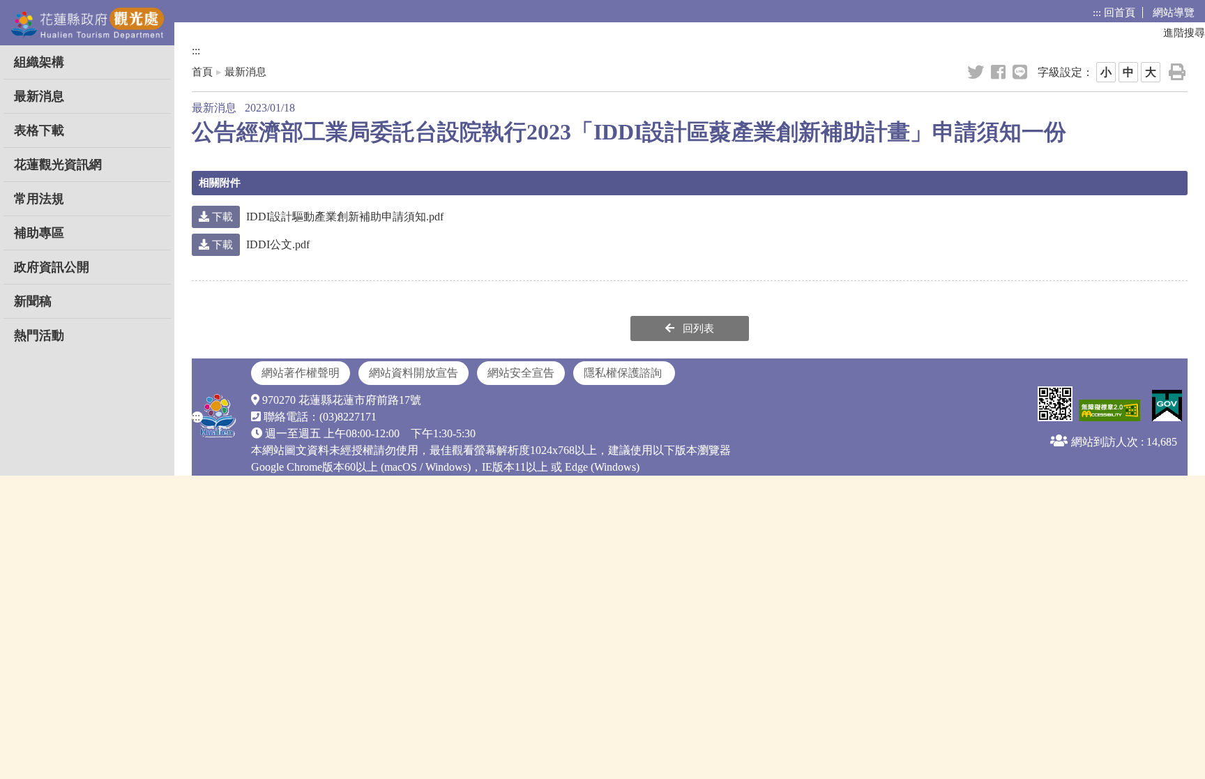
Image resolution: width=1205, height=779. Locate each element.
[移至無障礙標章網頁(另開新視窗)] (1107, 411)
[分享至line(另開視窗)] (1021, 72)
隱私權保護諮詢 (624, 373)
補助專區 (39, 233)
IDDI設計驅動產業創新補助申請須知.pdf (326, 216)
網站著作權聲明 (301, 373)
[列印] (1178, 72)
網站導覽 (1174, 12)
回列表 (697, 328)
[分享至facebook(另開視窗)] (999, 72)
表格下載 (39, 130)
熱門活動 (39, 335)
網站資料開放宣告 (413, 373)
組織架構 (39, 62)
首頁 (202, 71)
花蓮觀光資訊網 (58, 165)
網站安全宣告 (520, 373)
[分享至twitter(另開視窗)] (976, 72)
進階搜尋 (1184, 32)
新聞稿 (33, 301)
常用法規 (39, 199)
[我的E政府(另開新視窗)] (1165, 406)
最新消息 (39, 96)
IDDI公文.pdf (259, 244)
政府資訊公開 (51, 267)
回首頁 (1119, 12)
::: (1097, 12)
